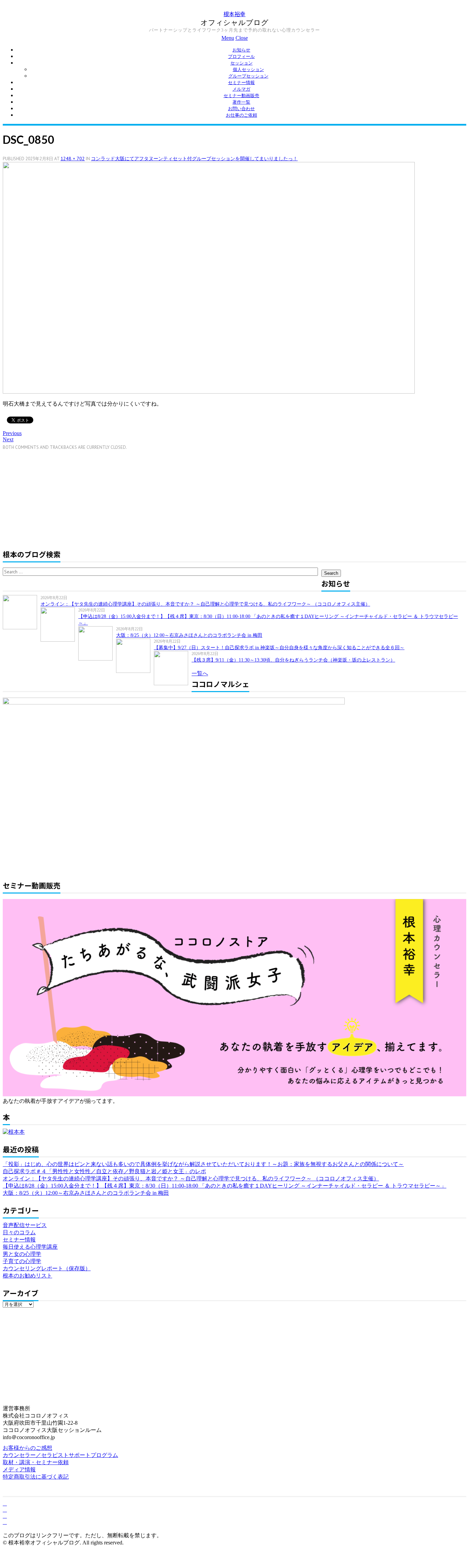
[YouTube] (5, 1516)
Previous (12, 433)
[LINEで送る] (52, 419)
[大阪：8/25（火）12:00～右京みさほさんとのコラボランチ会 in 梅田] (97, 643)
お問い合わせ (241, 108)
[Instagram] (5, 1522)
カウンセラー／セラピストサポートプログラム (60, 1455)
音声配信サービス (25, 1225)
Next (8, 439)
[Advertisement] (60, 498)
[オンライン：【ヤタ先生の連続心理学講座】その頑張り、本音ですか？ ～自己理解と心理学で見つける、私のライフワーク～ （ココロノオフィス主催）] (22, 612)
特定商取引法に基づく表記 (36, 1477)
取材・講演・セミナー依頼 (36, 1462)
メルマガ (241, 89)
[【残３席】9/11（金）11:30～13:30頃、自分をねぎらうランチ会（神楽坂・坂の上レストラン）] (173, 668)
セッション (241, 63)
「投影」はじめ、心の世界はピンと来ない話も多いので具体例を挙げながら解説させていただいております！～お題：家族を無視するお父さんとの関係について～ (203, 1164)
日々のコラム (19, 1232)
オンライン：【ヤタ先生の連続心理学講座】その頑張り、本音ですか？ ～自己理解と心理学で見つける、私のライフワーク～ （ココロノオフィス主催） (205, 604)
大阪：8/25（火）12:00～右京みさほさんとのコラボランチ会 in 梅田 (189, 635)
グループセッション (248, 76)
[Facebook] (5, 1503)
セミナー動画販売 (241, 95)
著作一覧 (241, 102)
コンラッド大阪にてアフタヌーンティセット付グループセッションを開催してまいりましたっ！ (194, 158)
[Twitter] (5, 1510)
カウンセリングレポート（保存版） (47, 1268)
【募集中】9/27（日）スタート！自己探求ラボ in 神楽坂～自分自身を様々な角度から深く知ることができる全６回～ (279, 647)
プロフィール (241, 56)
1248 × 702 (72, 158)
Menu (227, 38)
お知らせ (241, 49)
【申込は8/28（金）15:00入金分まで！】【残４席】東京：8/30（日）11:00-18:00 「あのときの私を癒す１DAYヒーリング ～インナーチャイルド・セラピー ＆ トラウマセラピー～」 (224, 1186)
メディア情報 (19, 1469)
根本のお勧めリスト (27, 1276)
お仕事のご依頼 (241, 115)
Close (242, 38)
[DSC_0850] (209, 392)
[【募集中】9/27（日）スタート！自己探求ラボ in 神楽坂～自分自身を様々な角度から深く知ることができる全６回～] (135, 656)
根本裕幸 (234, 14)
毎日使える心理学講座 (30, 1247)
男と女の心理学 (22, 1254)
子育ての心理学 (22, 1261)
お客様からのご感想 (27, 1448)
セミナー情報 (241, 82)
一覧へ (200, 673)
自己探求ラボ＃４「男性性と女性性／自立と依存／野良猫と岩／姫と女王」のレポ (104, 1171)
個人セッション (248, 69)
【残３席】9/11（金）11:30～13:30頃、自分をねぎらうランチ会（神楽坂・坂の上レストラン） (293, 660)
